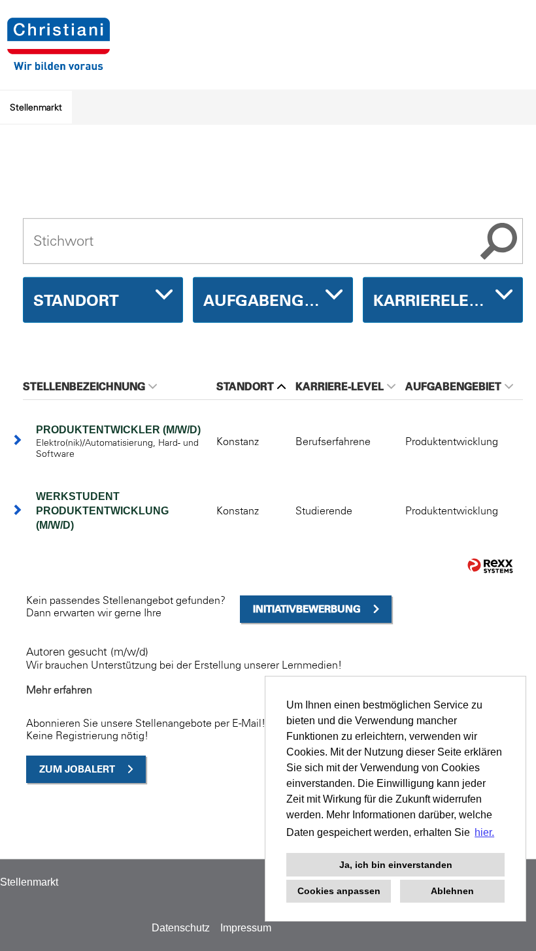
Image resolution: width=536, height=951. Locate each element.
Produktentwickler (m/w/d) (118, 429)
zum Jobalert (77, 769)
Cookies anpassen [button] (338, 891)
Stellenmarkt (36, 107)
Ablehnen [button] (452, 891)
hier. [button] (484, 832)
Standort (245, 386)
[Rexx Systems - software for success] (490, 565)
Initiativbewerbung (307, 609)
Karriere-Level (339, 386)
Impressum (245, 927)
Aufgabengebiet (453, 386)
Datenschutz (181, 927)
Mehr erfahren (59, 689)
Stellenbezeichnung (84, 386)
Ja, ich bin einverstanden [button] (395, 864)
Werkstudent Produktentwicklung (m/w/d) (102, 511)
